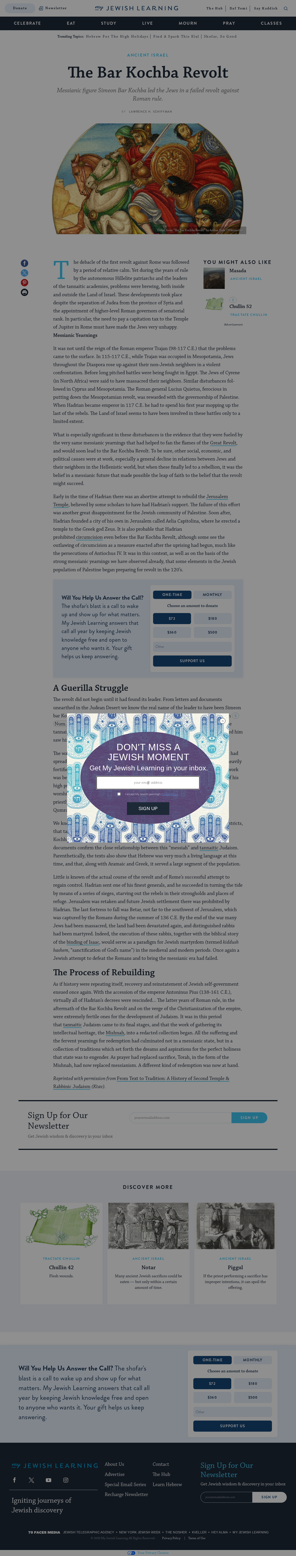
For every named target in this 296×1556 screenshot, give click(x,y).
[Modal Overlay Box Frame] (148, 778)
